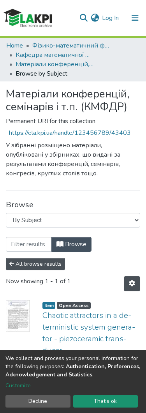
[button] (95, 18)
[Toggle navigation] (135, 18)
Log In (111, 18)
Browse (74, 244)
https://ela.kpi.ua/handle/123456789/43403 (70, 133)
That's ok (105, 401)
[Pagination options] (132, 283)
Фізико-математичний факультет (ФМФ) (71, 45)
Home (14, 45)
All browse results (38, 264)
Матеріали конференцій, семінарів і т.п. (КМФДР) (54, 64)
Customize (18, 385)
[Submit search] (83, 18)
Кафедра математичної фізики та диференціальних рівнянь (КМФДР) (54, 55)
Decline (37, 401)
